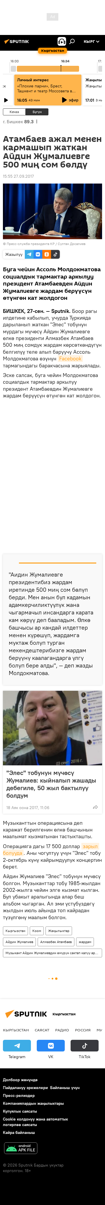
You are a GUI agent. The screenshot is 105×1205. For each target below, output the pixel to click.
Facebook (70, 358)
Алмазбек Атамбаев (56, 942)
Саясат (42, 1030)
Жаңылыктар (58, 931)
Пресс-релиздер (19, 1095)
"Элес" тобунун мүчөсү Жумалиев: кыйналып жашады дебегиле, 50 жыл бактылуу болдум (51, 784)
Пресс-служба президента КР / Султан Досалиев (46, 244)
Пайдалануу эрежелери (25, 1087)
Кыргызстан (15, 931)
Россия (83, 1030)
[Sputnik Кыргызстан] (17, 43)
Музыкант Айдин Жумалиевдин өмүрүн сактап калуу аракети (54, 953)
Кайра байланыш (19, 1132)
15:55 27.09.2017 (18, 176)
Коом (36, 931)
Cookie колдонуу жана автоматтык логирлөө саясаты (35, 1121)
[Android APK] (21, 1148)
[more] (95, 807)
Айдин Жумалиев (19, 942)
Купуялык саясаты (20, 1111)
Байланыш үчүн (65, 1087)
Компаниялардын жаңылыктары (33, 1103)
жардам (85, 942)
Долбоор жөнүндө (20, 1079)
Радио (62, 1030)
